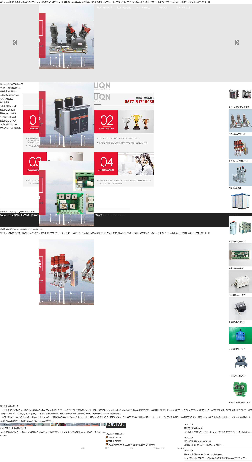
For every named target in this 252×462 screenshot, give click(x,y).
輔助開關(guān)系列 (8, 113)
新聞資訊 (163, 7)
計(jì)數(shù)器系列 (8, 117)
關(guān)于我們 (124, 7)
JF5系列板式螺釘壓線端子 (11, 128)
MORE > (3, 435)
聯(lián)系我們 (183, 7)
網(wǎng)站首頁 (104, 7)
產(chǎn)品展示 (144, 7)
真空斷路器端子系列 (8, 121)
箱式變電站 (4, 102)
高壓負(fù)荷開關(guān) (9, 95)
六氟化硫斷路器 (6, 99)
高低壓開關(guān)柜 (8, 106)
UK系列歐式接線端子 (8, 124)
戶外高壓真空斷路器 (8, 91)
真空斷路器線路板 (7, 110)
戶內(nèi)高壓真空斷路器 (10, 88)
